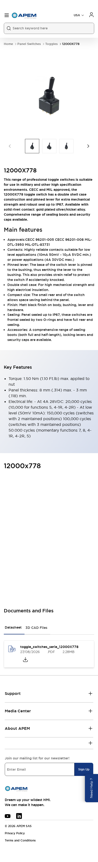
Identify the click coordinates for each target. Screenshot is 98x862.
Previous (9, 146)
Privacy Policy (15, 833)
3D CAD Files (36, 628)
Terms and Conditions (20, 840)
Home (8, 44)
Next (88, 146)
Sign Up (83, 769)
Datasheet (13, 627)
